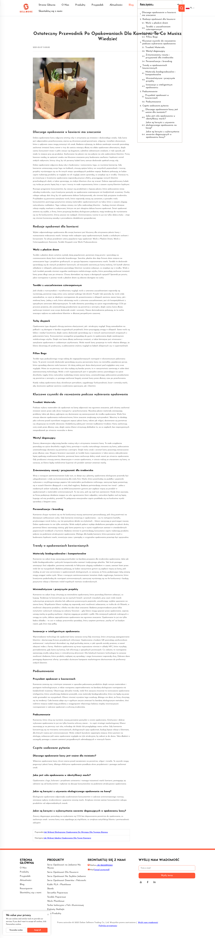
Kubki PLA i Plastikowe (59, 885)
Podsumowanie (149, 92)
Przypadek (97, 5)
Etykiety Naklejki (55, 909)
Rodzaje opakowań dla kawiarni (158, 19)
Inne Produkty (54, 913)
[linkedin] (154, 882)
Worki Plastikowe (55, 901)
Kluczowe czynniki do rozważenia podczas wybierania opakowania (159, 42)
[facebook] (147, 882)
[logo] (26, 8)
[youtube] (141, 882)
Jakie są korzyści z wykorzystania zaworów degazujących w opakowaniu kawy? (162, 134)
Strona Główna (47, 5)
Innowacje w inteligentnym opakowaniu (159, 86)
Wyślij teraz (167, 875)
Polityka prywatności (108, 926)
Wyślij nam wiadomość (148, 923)
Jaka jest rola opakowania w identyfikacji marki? (160, 117)
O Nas (65, 5)
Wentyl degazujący (155, 51)
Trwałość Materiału (155, 47)
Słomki (50, 889)
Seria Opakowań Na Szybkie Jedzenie (66, 876)
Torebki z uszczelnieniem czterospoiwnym (158, 28)
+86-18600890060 (105, 865)
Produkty (80, 5)
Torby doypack (153, 33)
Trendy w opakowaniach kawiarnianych (154, 66)
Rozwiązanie (147, 5)
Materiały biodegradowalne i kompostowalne (160, 73)
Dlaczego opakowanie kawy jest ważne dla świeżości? (161, 110)
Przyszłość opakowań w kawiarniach (157, 96)
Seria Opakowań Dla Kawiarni (63, 872)
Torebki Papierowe (56, 897)
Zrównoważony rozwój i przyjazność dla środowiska (159, 56)
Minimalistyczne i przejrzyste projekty (160, 79)
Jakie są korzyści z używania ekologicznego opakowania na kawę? (161, 125)
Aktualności (116, 5)
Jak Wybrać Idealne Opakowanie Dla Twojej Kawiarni (67, 838)
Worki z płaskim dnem (156, 23)
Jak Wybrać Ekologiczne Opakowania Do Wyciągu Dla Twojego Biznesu (76, 832)
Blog (131, 5)
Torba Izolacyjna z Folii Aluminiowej (65, 905)
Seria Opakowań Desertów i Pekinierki (66, 880)
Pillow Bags (152, 37)
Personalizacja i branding (159, 61)
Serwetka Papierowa (57, 893)
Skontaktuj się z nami (50, 11)
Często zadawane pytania (155, 106)
